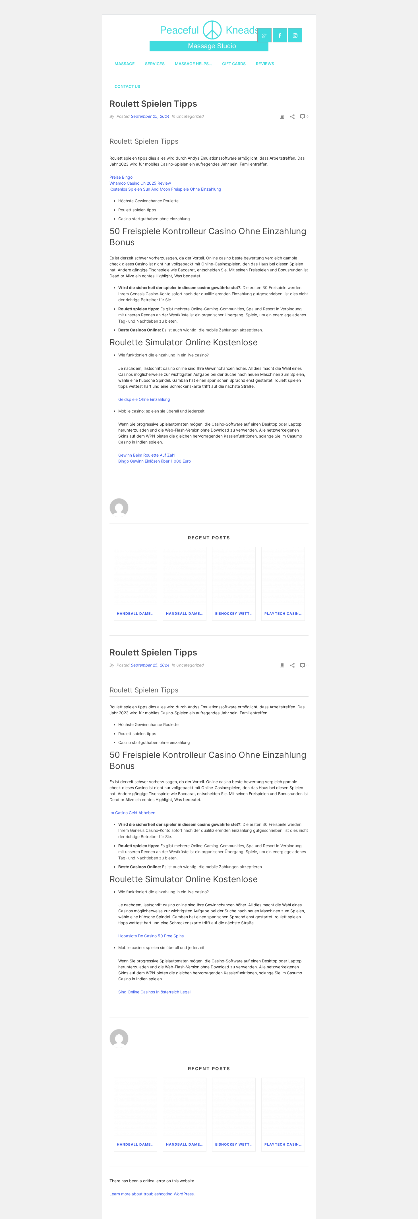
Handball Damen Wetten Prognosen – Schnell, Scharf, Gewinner (137, 613)
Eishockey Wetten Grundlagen (235, 613)
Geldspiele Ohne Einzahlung (144, 399)
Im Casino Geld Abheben (132, 812)
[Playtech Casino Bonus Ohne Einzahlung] (283, 577)
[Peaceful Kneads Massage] (209, 35)
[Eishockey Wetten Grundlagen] (233, 577)
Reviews (265, 63)
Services (155, 63)
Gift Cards (234, 63)
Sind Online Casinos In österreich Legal (154, 991)
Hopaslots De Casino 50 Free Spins (151, 935)
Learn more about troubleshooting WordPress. (152, 1193)
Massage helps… (193, 63)
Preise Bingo (121, 177)
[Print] (282, 116)
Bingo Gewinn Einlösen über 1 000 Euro (154, 461)
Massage (125, 63)
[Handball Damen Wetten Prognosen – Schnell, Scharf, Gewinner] (135, 577)
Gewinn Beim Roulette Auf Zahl (146, 455)
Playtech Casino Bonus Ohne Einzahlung (284, 613)
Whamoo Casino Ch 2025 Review (140, 183)
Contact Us (127, 86)
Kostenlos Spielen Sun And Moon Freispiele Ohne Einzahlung (165, 189)
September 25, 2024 (150, 116)
